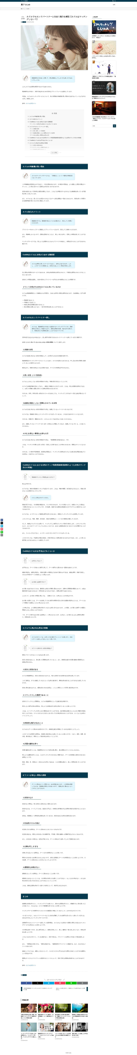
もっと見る (54, 152)
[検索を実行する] (114, 125)
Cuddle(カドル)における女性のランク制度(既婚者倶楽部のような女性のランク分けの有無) (55, 137)
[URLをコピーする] (82, 983)
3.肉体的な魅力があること (39, 149)
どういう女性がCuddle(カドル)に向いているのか (45, 124)
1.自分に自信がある (37, 145)
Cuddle (24, 975)
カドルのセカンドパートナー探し (39, 126)
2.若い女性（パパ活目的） (39, 130)
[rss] (113, 1)
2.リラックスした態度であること (41, 147)
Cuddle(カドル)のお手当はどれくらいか (41, 140)
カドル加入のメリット (36, 119)
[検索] (115, 1)
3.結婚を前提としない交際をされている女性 (44, 133)
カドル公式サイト (31, 103)
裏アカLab (25, 5)
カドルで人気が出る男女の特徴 (39, 143)
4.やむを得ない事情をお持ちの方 (41, 135)
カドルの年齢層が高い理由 (37, 116)
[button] (26, 983)
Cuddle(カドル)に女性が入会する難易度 (41, 121)
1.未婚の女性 (36, 128)
